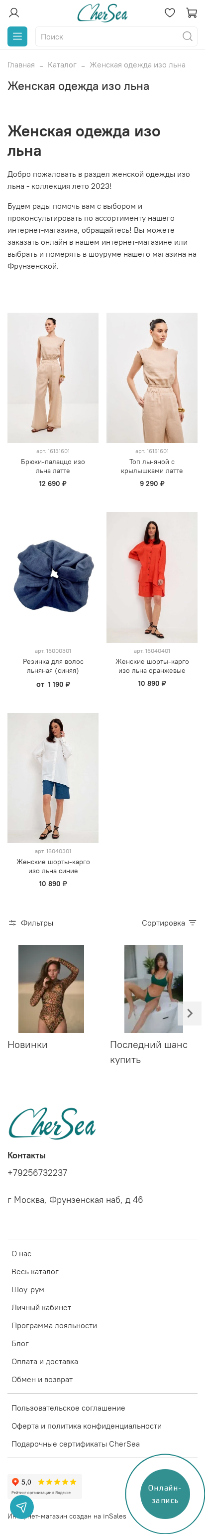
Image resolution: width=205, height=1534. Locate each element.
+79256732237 (37, 1172)
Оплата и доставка (44, 1361)
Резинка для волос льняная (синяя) (53, 666)
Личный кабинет (41, 1307)
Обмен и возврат (42, 1379)
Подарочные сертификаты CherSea (75, 1444)
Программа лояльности (54, 1325)
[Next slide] (190, 1013)
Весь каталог (35, 1271)
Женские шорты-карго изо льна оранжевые (152, 666)
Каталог (62, 64)
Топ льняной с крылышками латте (152, 466)
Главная (21, 64)
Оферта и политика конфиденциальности (86, 1426)
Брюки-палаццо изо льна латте (53, 466)
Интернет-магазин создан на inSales (66, 1516)
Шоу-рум (27, 1289)
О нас (21, 1253)
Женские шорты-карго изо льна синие (53, 866)
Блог (20, 1343)
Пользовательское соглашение (68, 1408)
